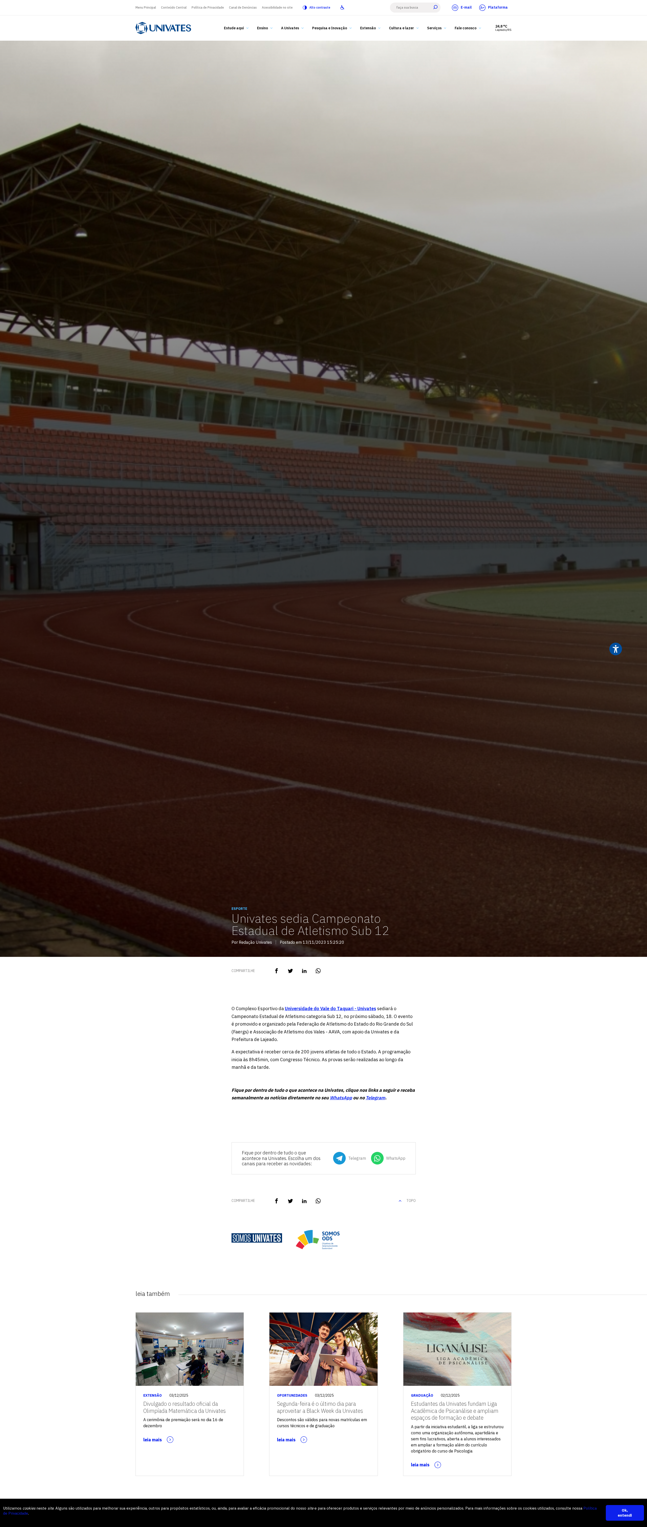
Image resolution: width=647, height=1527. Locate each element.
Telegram (375, 1098)
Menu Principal (145, 7)
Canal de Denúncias (243, 7)
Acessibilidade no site (277, 7)
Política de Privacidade (208, 7)
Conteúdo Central (174, 7)
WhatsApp (341, 1098)
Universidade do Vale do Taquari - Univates (330, 1008)
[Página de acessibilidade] (342, 7)
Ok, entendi (625, 1513)
